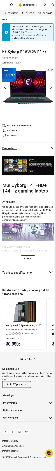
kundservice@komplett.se (23, 35)
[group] (28, 87)
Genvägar (8, 395)
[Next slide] (51, 87)
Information (10, 402)
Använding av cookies (13, 446)
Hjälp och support (13, 410)
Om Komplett (10, 417)
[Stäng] (50, 27)
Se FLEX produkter (16, 384)
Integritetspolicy (10, 441)
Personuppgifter (10, 451)
